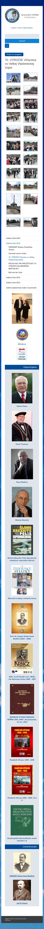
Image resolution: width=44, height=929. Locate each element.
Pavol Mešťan (22, 482)
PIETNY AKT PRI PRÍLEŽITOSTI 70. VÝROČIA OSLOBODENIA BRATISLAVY (23, 266)
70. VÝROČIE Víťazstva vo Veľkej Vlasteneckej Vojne (21, 258)
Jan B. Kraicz (22, 903)
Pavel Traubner (22, 444)
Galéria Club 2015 (13, 243)
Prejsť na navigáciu (14, 54)
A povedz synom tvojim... (18, 253)
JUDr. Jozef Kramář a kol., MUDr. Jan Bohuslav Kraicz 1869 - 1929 (22, 678)
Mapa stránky (27, 28)
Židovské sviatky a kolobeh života (22, 598)
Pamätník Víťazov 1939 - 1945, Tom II (22, 799)
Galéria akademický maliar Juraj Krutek (21, 288)
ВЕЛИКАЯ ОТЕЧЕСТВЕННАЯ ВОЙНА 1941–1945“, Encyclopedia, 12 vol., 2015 (22, 719)
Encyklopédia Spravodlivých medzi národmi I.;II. (22, 839)
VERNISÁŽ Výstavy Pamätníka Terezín (20, 248)
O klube (13, 28)
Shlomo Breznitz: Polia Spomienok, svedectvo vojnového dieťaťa (22, 559)
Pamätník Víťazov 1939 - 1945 (22, 760)
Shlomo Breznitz (22, 520)
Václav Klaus (22, 406)
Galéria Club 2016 (13, 238)
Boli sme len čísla (15, 272)
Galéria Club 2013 (13, 283)
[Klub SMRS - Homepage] (22, 23)
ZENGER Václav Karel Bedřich (22, 876)
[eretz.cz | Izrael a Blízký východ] (22, 344)
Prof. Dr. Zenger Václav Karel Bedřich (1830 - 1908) (22, 637)
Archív (20, 28)
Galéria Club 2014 (13, 277)
